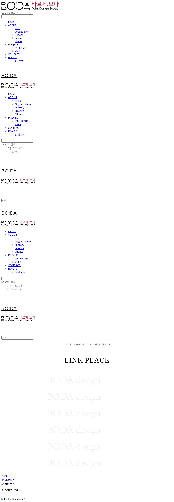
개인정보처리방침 (8, 479)
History (19, 34)
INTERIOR (20, 47)
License (19, 38)
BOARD (12, 57)
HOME (11, 22)
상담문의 (19, 60)
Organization (22, 31)
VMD (17, 51)
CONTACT (14, 54)
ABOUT (12, 25)
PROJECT (13, 44)
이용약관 (5, 475)
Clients (18, 41)
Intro (17, 28)
